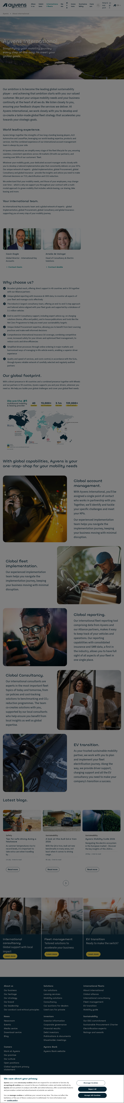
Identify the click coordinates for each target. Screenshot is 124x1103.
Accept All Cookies (92, 1095)
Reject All (92, 1089)
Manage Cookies (91, 1083)
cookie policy (12, 1100)
